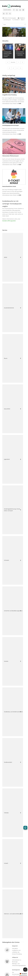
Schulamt (6, 560)
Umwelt (6, 863)
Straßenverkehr (8, 762)
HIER (20, 164)
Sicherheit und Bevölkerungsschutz (13, 610)
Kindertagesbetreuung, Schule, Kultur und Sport (12, 509)
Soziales (6, 661)
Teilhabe (6, 812)
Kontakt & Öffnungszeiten (9, 221)
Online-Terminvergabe (10, 18)
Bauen (5, 358)
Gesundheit (7, 409)
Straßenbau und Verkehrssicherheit (13, 711)
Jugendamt (7, 459)
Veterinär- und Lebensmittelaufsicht (13, 913)
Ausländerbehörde (9, 308)
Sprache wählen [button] (7, 9)
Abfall (5, 257)
